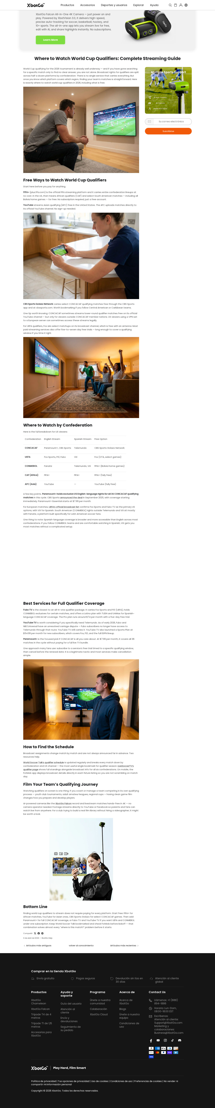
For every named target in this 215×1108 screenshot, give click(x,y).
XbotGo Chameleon (38, 1001)
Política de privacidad (43, 1081)
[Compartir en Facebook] (39, 933)
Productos (39, 992)
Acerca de (127, 992)
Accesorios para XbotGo (41, 1033)
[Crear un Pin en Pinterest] (42, 933)
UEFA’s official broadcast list (64, 506)
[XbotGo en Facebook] (151, 1040)
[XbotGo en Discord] (179, 1040)
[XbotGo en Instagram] (165, 1040)
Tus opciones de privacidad (73, 1081)
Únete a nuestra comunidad (100, 1001)
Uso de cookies (99, 1081)
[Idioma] (186, 5)
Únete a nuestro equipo (129, 1016)
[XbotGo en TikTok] (172, 1040)
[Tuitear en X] (35, 933)
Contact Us (157, 992)
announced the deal (71, 497)
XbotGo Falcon (63, 803)
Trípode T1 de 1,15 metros (41, 1025)
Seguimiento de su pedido (71, 1028)
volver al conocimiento (81, 945)
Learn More (50, 40)
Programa (97, 992)
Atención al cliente (68, 1010)
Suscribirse (168, 131)
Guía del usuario (71, 1003)
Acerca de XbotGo (126, 1001)
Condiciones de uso (129, 1025)
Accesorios (87, 5)
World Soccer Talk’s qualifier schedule (43, 762)
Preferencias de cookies (148, 1081)
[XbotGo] (36, 5)
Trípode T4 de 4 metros (41, 1016)
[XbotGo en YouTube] (158, 1040)
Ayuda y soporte (67, 993)
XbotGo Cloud (99, 1014)
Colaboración (98, 1009)
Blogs (122, 1009)
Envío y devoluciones (69, 1019)
